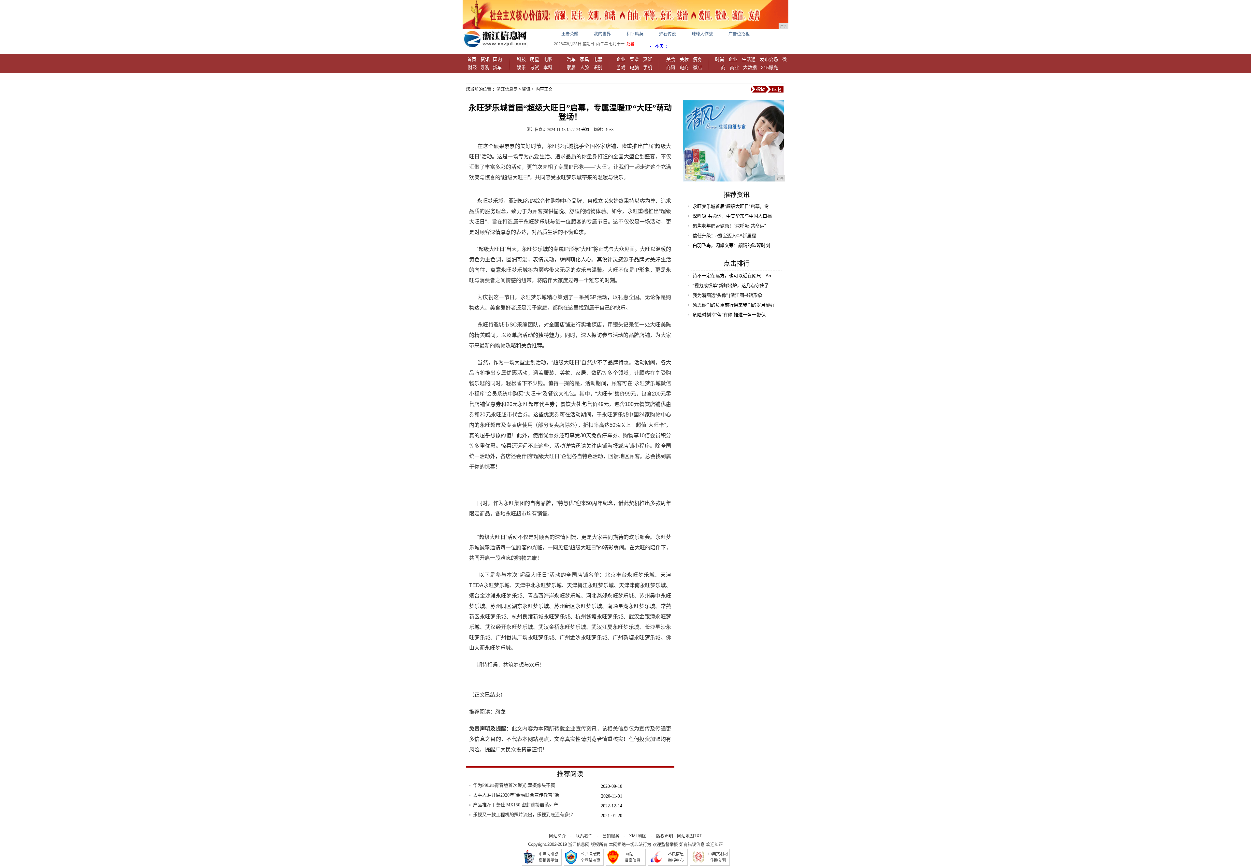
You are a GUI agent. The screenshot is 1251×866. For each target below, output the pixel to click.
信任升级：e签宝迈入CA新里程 (724, 235)
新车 (497, 67)
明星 (534, 59)
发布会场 (769, 59)
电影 (548, 59)
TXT (698, 835)
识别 (597, 67)
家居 (571, 67)
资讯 (485, 59)
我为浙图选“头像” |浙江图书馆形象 (727, 295)
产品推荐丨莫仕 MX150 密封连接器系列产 (515, 804)
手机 (647, 67)
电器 (597, 59)
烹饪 (647, 59)
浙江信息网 (507, 89)
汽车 (571, 59)
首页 (471, 59)
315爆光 (769, 67)
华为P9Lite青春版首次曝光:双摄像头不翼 (514, 785)
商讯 (670, 67)
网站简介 (557, 835)
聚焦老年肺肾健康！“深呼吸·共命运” (729, 225)
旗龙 (500, 711)
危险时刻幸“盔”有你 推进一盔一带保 (729, 314)
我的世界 (602, 33)
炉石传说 (667, 33)
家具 (584, 59)
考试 (534, 67)
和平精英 (634, 33)
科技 (521, 59)
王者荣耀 (569, 33)
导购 (484, 67)
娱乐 (521, 67)
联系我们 (584, 835)
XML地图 (637, 835)
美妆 (684, 59)
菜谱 (634, 59)
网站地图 (685, 835)
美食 (670, 59)
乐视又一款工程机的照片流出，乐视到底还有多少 (523, 814)
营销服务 (610, 835)
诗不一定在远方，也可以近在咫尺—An (732, 275)
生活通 (748, 59)
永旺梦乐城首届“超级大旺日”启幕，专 (731, 206)
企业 (621, 59)
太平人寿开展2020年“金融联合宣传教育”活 (516, 795)
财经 (472, 67)
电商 (684, 67)
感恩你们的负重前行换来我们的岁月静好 (734, 305)
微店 (697, 67)
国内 (497, 59)
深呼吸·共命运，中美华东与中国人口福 (732, 216)
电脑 (634, 67)
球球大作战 (702, 33)
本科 (548, 67)
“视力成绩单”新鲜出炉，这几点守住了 (731, 285)
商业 (734, 67)
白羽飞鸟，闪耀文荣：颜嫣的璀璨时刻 (731, 245)
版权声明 (664, 835)
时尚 (719, 59)
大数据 (750, 67)
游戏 (621, 67)
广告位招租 (739, 33)
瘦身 (697, 59)
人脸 (584, 67)
